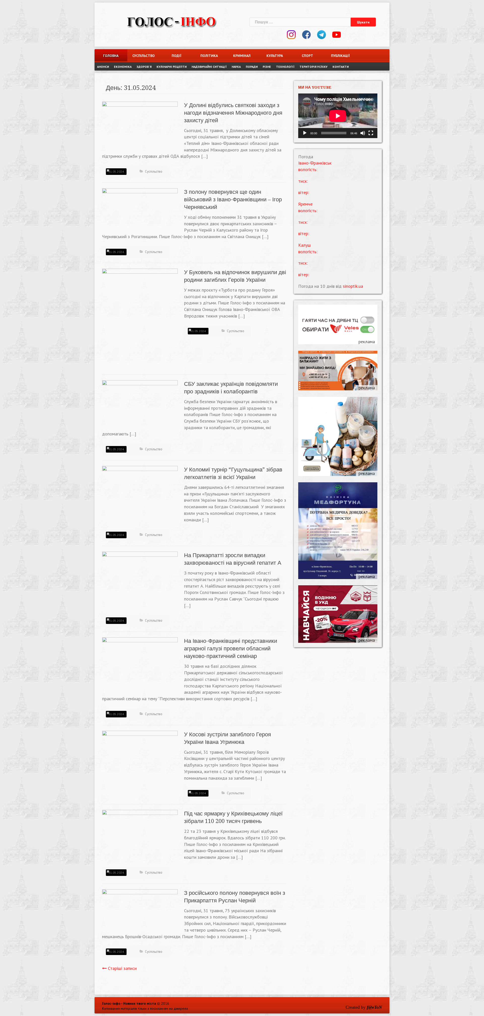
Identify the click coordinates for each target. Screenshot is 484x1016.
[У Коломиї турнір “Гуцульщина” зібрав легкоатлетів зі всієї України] (140, 494)
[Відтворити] (304, 133)
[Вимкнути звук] (362, 133)
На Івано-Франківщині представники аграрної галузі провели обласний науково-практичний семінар (230, 648)
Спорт (307, 55)
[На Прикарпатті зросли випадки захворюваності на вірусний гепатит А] (140, 579)
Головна (110, 55)
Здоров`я (144, 67)
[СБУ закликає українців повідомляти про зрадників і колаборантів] (140, 404)
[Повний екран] (370, 133)
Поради (252, 67)
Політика (209, 55)
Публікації (340, 55)
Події (176, 55)
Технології (285, 67)
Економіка (123, 67)
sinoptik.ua (353, 286)
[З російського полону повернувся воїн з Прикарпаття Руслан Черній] (140, 910)
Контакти (340, 67)
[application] (337, 115)
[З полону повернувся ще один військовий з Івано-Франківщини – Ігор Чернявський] (140, 209)
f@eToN (374, 1007)
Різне (267, 67)
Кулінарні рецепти (172, 67)
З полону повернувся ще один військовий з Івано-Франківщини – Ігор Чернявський (233, 199)
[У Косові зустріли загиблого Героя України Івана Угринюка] (140, 758)
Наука (236, 67)
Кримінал (242, 55)
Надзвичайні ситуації (209, 67)
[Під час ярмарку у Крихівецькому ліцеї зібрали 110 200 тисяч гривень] (140, 833)
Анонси (103, 67)
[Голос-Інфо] (171, 21)
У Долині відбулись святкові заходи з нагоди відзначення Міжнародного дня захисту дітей (233, 112)
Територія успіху (313, 67)
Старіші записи (122, 968)
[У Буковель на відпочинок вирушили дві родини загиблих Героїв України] (140, 318)
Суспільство (143, 55)
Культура (274, 55)
